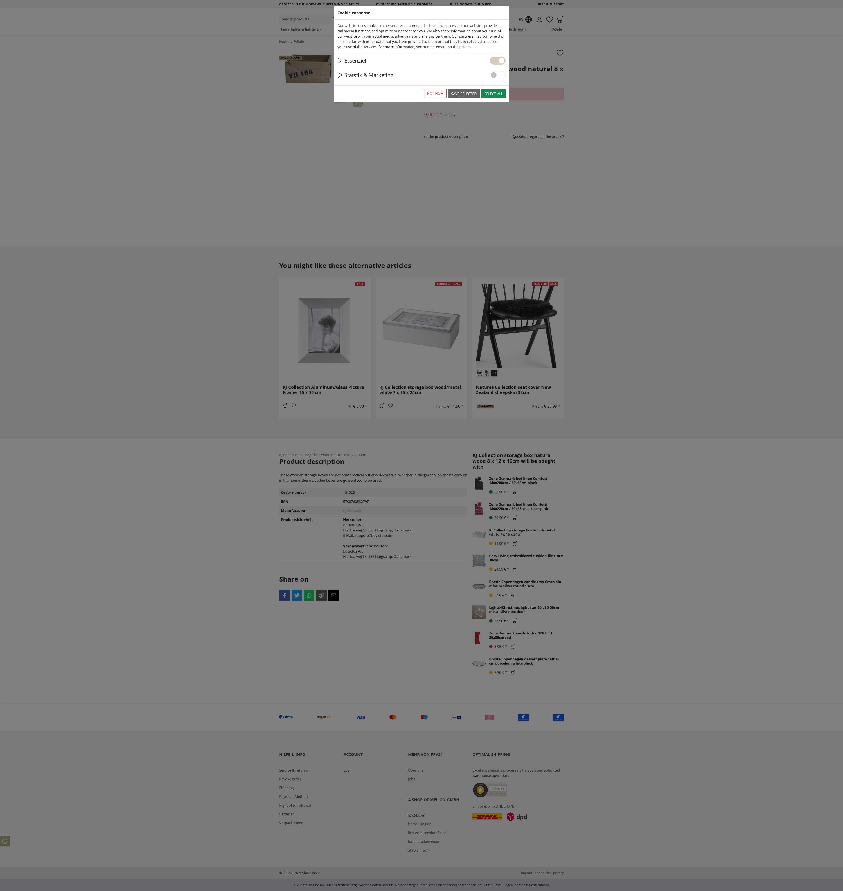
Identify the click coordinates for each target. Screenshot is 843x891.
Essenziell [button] (355, 60)
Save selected (464, 93)
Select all (493, 93)
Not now (435, 93)
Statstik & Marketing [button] (368, 75)
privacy (465, 46)
